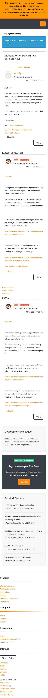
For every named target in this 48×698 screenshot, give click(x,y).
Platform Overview (7, 589)
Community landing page (23, 12)
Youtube (3, 669)
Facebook (4, 663)
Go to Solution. (17, 125)
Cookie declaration (7, 689)
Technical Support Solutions (16, 508)
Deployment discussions (22, 130)
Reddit (17, 9)
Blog (2, 636)
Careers (3, 622)
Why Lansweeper (7, 586)
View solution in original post (16, 266)
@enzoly (8, 176)
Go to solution (24, 67)
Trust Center (5, 683)
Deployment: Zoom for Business (18, 557)
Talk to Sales (8, 658)
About (2, 616)
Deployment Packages (14, 34)
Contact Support (6, 642)
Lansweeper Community (14, 24)
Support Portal (34, 9)
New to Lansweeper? (24, 460)
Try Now (24, 482)
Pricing (3, 595)
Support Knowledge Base (10, 639)
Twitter (2, 666)
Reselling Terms (6, 695)
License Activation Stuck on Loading (19, 505)
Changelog (4, 601)
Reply (38, 143)
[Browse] (4, 24)
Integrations (5, 592)
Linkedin (3, 672)
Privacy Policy (5, 686)
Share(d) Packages (12, 133)
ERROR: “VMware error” (14, 546)
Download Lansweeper (9, 598)
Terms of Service (7, 692)
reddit (2, 675)
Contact (3, 619)
